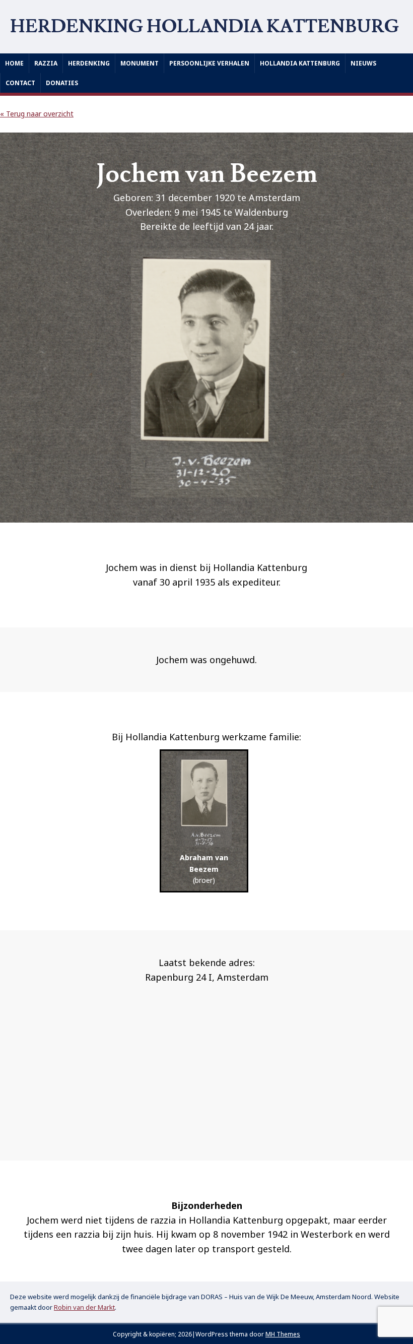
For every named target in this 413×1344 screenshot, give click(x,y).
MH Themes (282, 1334)
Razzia (45, 63)
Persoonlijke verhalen (209, 63)
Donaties (62, 83)
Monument (139, 63)
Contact (20, 83)
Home (14, 63)
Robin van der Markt (84, 1307)
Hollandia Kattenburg (300, 63)
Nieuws (363, 63)
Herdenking (89, 63)
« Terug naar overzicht (37, 113)
